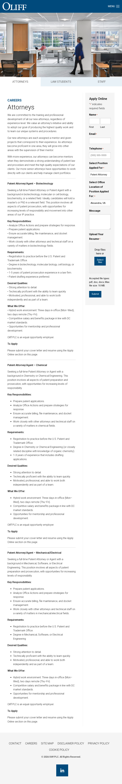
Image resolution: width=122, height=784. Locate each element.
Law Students (61, 81)
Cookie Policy (59, 749)
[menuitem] (20, 81)
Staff (102, 81)
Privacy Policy (98, 743)
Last (102, 127)
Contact (15, 743)
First (91, 127)
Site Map (47, 743)
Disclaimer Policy (71, 743)
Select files (100, 261)
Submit (95, 294)
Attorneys (20, 81)
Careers (31, 743)
